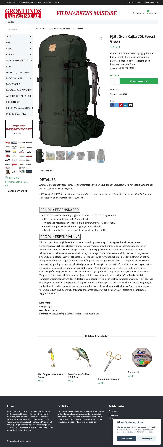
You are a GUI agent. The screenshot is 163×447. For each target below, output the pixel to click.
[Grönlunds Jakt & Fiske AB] (33, 16)
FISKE (9, 49)
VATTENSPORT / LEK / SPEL (19, 102)
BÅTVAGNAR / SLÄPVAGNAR (19, 96)
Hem (37, 35)
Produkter (52, 35)
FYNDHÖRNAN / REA (16, 120)
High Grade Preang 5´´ (109, 385)
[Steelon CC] (141, 362)
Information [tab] (46, 177)
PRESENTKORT (13, 108)
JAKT (8, 43)
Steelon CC (133, 378)
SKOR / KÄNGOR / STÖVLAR (19, 66)
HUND (9, 72)
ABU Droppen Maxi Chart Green (50, 382)
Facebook (114, 418)
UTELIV (9, 55)
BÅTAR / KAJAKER (14, 84)
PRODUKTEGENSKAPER (59, 216)
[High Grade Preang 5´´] (111, 366)
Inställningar (147, 438)
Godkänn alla (126, 438)
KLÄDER (10, 61)
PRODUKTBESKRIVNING (60, 243)
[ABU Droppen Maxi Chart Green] (51, 363)
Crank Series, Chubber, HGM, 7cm (79, 382)
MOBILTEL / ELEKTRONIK (18, 78)
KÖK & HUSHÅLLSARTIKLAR (19, 114)
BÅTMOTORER (13, 90)
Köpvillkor (11, 28)
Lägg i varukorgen (140, 88)
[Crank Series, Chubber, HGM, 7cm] (81, 363)
